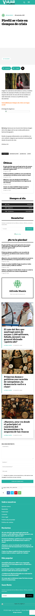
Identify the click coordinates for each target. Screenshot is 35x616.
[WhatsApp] (19, 492)
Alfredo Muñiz (9, 15)
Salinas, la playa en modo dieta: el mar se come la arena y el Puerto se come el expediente (17, 270)
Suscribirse (29, 228)
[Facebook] (8, 492)
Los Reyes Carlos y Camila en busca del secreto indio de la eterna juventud (15, 569)
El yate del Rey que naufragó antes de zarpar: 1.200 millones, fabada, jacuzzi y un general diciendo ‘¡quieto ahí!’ (17, 167)
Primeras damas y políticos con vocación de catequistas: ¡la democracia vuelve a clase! (17, 174)
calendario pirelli (14, 153)
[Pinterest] (16, 492)
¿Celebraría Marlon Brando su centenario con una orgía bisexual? (17, 574)
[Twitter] (12, 492)
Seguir (30, 207)
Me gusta (29, 204)
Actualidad (6, 58)
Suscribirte (29, 211)
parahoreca (23, 153)
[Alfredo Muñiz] (3, 15)
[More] (22, 68)
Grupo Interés (17, 612)
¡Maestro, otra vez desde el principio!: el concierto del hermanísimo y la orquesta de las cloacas (17, 181)
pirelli (29, 153)
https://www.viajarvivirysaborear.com (17, 294)
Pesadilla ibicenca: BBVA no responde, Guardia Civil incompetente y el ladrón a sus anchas (16, 564)
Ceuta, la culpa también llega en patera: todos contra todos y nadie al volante (16, 187)
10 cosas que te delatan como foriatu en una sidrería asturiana (17, 579)
